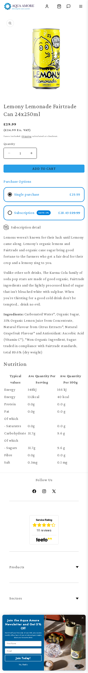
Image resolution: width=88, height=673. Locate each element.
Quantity (9, 144)
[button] (59, 6)
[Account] (47, 6)
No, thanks (23, 664)
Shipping (26, 136)
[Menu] (81, 6)
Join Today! (23, 658)
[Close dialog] (82, 618)
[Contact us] (68, 6)
